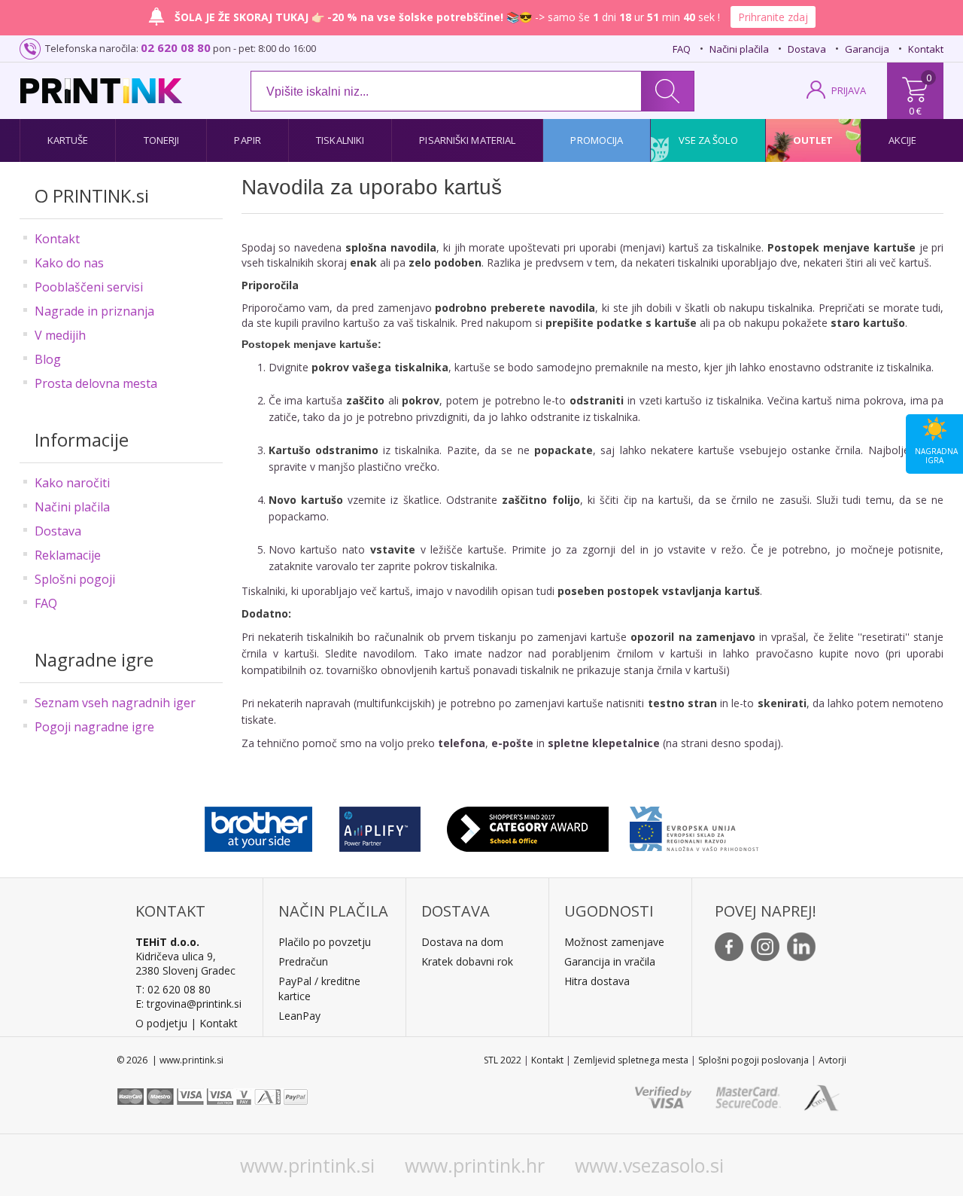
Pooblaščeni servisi (89, 287)
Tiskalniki (340, 140)
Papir (247, 140)
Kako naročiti (72, 482)
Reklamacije (68, 555)
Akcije (903, 140)
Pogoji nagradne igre (94, 727)
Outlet (813, 140)
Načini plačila (739, 49)
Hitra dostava (597, 981)
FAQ (682, 49)
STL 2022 (502, 1060)
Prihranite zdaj (773, 17)
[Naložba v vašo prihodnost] (694, 825)
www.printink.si (307, 1165)
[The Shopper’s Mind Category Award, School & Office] (528, 825)
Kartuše (68, 140)
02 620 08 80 (176, 47)
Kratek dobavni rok (467, 961)
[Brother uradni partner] (258, 825)
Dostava (807, 49)
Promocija (596, 140)
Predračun (303, 961)
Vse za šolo (708, 140)
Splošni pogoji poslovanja (753, 1060)
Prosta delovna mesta (96, 383)
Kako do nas (69, 263)
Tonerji (162, 140)
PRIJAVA (848, 90)
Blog (48, 359)
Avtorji (832, 1060)
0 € (915, 110)
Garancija (867, 49)
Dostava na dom (462, 942)
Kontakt (925, 49)
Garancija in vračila (609, 961)
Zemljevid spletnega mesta (630, 1060)
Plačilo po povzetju (324, 942)
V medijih (60, 335)
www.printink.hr (475, 1165)
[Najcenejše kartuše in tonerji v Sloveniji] (101, 91)
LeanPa (296, 1015)
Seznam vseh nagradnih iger (115, 702)
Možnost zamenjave (614, 942)
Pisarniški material (467, 140)
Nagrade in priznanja (94, 311)
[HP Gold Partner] (379, 825)
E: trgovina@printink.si (188, 1003)
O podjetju (161, 1023)
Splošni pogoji (75, 579)
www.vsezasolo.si (649, 1165)
